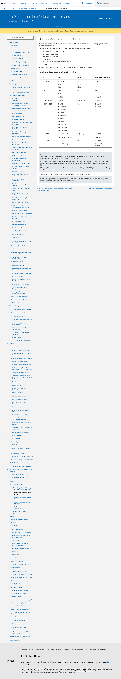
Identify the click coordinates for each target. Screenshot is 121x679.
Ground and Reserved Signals (19, 609)
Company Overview (27, 650)
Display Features (17, 526)
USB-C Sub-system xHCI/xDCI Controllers (21, 449)
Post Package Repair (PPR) (20, 415)
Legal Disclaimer (13, 42)
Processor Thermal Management (21, 309)
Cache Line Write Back (18, 221)
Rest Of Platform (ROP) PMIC (19, 296)
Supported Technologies (19, 58)
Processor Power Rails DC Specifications (20, 628)
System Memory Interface (19, 347)
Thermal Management (15, 306)
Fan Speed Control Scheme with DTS (21, 340)
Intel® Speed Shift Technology (21, 203)
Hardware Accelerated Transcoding (20, 507)
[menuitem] (4, 8)
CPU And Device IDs (15, 640)
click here (73, 31)
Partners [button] (57, 3)
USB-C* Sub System (15, 438)
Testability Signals (16, 596)
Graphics (12, 481)
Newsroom (50, 650)
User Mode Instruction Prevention (22, 137)
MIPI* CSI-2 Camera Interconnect (21, 564)
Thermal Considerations (20, 313)
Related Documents (17, 81)
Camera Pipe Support (17, 561)
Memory (11, 343)
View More (59, 26)
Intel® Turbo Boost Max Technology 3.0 (19, 180)
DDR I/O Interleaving (18, 396)
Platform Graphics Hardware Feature (20, 512)
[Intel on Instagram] (39, 656)
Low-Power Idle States (19, 265)
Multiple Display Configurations (21, 532)
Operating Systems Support (19, 74)
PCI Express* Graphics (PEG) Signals (21, 574)
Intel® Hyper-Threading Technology (19, 184)
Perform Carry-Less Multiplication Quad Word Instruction (22, 109)
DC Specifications (17, 624)
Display (11, 516)
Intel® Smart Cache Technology (21, 163)
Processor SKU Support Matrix (21, 350)
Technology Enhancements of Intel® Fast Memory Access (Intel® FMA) (22, 377)
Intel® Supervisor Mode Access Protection (21, 128)
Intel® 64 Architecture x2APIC (21, 210)
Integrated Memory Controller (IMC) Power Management (21, 418)
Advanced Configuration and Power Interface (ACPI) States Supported (21, 253)
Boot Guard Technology (19, 119)
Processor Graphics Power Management (19, 288)
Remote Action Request (19, 224)
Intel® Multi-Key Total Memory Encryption (21, 143)
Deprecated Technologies (18, 246)
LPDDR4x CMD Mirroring (19, 393)
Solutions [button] (34, 3)
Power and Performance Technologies (19, 159)
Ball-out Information (17, 68)
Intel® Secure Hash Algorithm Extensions (20, 132)
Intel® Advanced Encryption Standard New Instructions (20, 104)
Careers (66, 650)
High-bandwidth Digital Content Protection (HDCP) (21, 536)
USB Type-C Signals (16, 587)
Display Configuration (17, 523)
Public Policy (102, 650)
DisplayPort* (17, 540)
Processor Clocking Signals (19, 593)
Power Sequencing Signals (18, 603)
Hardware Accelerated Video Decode (22, 493)
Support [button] (23, 3)
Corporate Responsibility (79, 650)
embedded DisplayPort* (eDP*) (21, 548)
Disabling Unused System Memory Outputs (22, 423)
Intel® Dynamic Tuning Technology (22, 214)
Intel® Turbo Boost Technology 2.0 (22, 189)
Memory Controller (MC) (19, 361)
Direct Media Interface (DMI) (20, 474)
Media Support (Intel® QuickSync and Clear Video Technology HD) (22, 488)
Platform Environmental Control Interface (21, 88)
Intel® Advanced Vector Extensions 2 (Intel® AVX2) (21, 206)
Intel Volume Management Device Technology (21, 242)
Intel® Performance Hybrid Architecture (20, 175)
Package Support (16, 55)
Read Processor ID (17, 140)
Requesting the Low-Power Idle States (21, 269)
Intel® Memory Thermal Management (19, 323)
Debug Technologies (18, 234)
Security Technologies (18, 95)
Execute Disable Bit (18, 116)
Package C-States (17, 276)
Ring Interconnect (17, 171)
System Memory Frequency (20, 372)
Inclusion (93, 650)
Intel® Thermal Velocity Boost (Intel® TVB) (21, 198)
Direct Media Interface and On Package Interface (20, 470)
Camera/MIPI (13, 558)
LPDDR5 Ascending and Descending (19, 389)
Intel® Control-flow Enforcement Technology (22, 148)
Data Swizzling (16, 407)
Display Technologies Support (19, 519)
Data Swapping (16, 385)
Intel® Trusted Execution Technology (19, 99)
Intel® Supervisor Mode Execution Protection (22, 123)
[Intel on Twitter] (26, 656)
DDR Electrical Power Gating (20, 432)
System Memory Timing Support (22, 358)
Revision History (13, 46)
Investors (59, 650)
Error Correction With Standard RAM (21, 411)
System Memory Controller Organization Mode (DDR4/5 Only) (22, 368)
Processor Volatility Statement (20, 52)
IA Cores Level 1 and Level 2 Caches (20, 167)
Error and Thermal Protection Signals (21, 600)
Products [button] (13, 3)
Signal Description (14, 568)
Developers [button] (45, 3)
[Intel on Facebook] (21, 656)
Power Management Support (20, 62)
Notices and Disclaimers (94, 669)
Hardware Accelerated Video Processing (22, 502)
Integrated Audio (17, 554)
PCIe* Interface (14, 463)
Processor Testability (17, 71)
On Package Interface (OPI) (20, 477)
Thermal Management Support (20, 65)
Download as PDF (105, 18)
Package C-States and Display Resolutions (21, 280)
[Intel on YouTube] (35, 656)
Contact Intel (40, 650)
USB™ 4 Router (16, 445)
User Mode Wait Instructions (20, 228)
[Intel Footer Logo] (10, 661)
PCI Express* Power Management (21, 300)
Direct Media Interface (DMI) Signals (21, 577)
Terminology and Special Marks (20, 78)
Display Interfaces (17, 584)
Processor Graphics (17, 484)
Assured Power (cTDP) (19, 316)
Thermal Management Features (22, 319)
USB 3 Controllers (18, 453)
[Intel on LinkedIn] (30, 656)
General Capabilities (17, 442)
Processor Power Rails (17, 606)
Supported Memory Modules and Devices (22, 354)
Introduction (13, 49)
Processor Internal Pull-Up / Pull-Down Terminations (21, 613)
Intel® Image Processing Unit (20, 231)
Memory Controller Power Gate (21, 364)
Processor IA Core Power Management (19, 258)
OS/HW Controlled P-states (21, 262)
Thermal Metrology (16, 337)
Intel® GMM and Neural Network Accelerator (21, 217)
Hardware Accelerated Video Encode (22, 498)
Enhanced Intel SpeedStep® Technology (20, 194)
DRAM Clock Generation (19, 399)
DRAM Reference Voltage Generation (19, 403)
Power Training (16, 435)
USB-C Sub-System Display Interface (22, 459)
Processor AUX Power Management (21, 284)
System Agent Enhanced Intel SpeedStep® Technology (19, 292)
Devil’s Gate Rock (17, 155)
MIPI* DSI (15, 551)
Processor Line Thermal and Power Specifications (22, 328)
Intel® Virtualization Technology (21, 92)
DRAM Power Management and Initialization (22, 428)
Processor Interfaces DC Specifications (20, 632)
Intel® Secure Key (17, 113)
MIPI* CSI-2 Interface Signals (19, 590)
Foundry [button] (67, 3)
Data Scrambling (17, 382)
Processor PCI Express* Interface (21, 466)
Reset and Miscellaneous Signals (20, 581)
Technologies (13, 84)
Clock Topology (16, 238)
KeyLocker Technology (19, 152)
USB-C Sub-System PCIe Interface (22, 456)
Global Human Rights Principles (85, 671)
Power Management (15, 249)
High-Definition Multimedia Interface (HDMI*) (20, 544)
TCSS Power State (16, 303)
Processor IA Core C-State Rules (21, 273)
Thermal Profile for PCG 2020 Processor (20, 333)
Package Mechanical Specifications (19, 636)
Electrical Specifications (16, 617)
